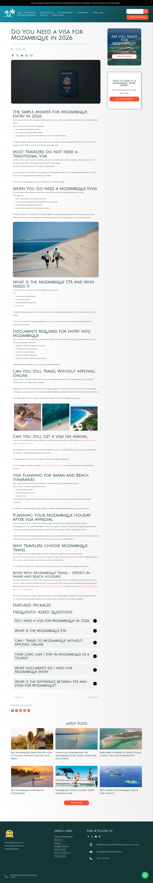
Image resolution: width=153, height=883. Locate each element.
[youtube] (95, 837)
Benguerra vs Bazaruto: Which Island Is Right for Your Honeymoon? (120, 754)
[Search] (145, 11)
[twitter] (92, 837)
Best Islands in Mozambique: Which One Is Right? (119, 791)
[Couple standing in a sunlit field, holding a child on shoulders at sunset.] (32, 738)
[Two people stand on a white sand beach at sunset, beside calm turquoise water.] (76, 738)
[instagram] (99, 837)
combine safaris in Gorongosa (51, 586)
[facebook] (88, 837)
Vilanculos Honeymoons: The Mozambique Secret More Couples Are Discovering (76, 755)
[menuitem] (19, 12)
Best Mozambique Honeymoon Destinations (27, 791)
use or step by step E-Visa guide (53, 465)
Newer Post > (93, 697)
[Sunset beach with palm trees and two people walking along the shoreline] (32, 776)
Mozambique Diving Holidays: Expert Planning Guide (75, 791)
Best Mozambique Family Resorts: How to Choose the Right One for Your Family (31, 755)
